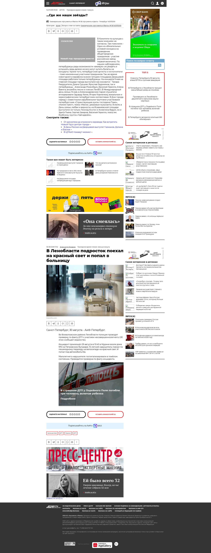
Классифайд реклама (71, 511)
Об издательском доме (72, 506)
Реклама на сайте (96, 508)
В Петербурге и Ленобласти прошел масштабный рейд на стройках (145, 89)
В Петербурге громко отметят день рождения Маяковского (106, 172)
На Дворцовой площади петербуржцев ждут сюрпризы (68, 179)
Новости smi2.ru (54, 239)
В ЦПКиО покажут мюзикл (77, 132)
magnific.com (51, 318)
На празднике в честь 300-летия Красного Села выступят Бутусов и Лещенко (69, 173)
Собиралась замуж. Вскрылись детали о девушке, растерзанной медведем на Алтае (148, 307)
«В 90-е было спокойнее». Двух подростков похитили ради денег (149, 171)
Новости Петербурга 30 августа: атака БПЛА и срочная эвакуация (145, 79)
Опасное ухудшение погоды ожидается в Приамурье (146, 233)
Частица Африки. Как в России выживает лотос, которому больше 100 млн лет (149, 299)
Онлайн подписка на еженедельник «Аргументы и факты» (136, 506)
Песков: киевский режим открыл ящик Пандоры (147, 201)
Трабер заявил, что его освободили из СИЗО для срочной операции (149, 344)
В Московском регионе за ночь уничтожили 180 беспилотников (147, 328)
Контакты (66, 508)
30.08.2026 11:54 (52, 247)
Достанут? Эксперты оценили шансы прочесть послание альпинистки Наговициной (150, 267)
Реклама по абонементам (116, 508)
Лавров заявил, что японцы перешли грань (149, 217)
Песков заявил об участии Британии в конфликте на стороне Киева (149, 209)
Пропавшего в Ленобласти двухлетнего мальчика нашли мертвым (145, 99)
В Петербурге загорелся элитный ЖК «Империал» (145, 118)
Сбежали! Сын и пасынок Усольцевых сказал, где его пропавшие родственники (150, 164)
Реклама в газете (79, 508)
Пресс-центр (88, 506)
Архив (58, 26)
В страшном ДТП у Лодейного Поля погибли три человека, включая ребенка (145, 109)
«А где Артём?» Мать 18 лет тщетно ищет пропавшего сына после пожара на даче (149, 188)
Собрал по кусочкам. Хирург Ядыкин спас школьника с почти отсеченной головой (150, 275)
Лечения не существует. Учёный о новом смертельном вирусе (149, 290)
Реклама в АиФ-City (136, 508)
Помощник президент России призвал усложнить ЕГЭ (146, 320)
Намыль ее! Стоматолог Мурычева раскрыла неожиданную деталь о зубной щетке (149, 180)
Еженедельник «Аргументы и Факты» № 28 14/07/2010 (101, 26)
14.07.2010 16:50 (52, 10)
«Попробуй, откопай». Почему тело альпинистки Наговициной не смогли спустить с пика (149, 283)
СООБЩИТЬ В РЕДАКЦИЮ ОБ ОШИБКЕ (128, 511)
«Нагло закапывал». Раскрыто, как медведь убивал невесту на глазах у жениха (149, 148)
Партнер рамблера (83, 544)
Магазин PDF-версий (103, 506)
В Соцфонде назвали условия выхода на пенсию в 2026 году (149, 336)
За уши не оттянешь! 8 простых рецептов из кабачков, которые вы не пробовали (150, 156)
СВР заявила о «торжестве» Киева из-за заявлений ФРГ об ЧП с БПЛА (149, 352)
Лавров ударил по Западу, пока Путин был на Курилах (147, 225)
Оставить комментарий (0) (105, 142)
